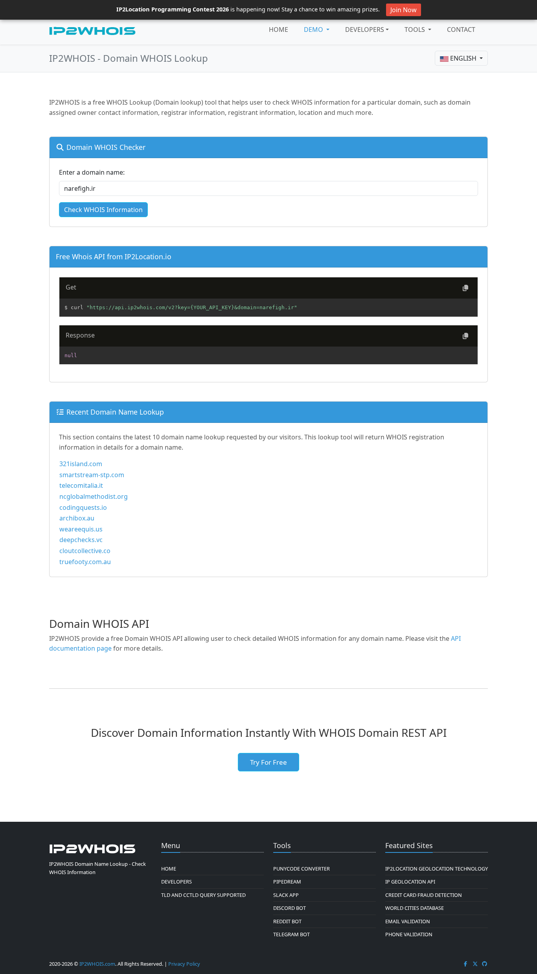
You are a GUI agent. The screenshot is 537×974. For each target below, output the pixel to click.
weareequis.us (81, 529)
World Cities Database (414, 907)
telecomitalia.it (81, 485)
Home (278, 29)
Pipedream (287, 881)
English (463, 58)
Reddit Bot (287, 921)
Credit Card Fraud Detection (423, 894)
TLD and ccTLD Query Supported (203, 894)
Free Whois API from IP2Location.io (113, 256)
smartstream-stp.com (91, 474)
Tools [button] (416, 29)
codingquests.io (83, 507)
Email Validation (407, 921)
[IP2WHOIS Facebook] (465, 963)
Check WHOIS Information (103, 209)
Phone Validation (408, 934)
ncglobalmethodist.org (93, 496)
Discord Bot (289, 907)
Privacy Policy (184, 963)
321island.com (80, 463)
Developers (364, 29)
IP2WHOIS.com (97, 963)
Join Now (403, 10)
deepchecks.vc (81, 539)
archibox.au (76, 518)
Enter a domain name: (92, 172)
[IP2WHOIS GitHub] (485, 963)
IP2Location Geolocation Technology (436, 868)
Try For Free (268, 762)
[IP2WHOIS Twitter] (475, 963)
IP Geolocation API (410, 881)
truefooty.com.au (85, 561)
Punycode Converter (301, 868)
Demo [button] (314, 29)
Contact (461, 29)
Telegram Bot (291, 934)
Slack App (286, 894)
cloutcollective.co (84, 550)
